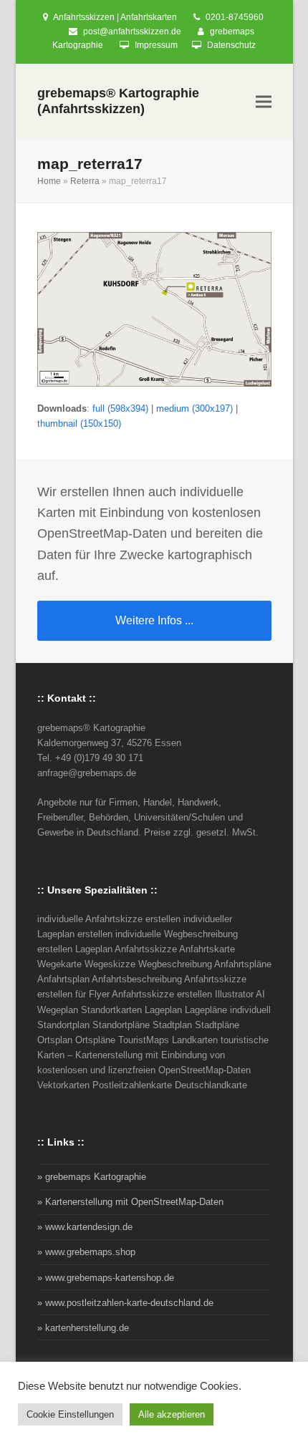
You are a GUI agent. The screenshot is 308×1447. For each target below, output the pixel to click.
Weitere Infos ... (154, 620)
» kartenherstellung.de (83, 1327)
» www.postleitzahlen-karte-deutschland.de (125, 1302)
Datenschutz (231, 45)
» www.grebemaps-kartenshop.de (105, 1277)
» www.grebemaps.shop (86, 1252)
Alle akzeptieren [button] (171, 1414)
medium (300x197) (194, 408)
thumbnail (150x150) (79, 423)
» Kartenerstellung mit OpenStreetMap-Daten (130, 1201)
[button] (263, 101)
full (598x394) (120, 408)
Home (49, 181)
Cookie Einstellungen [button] (70, 1414)
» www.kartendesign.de (85, 1226)
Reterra (85, 181)
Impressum (156, 45)
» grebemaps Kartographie (91, 1176)
